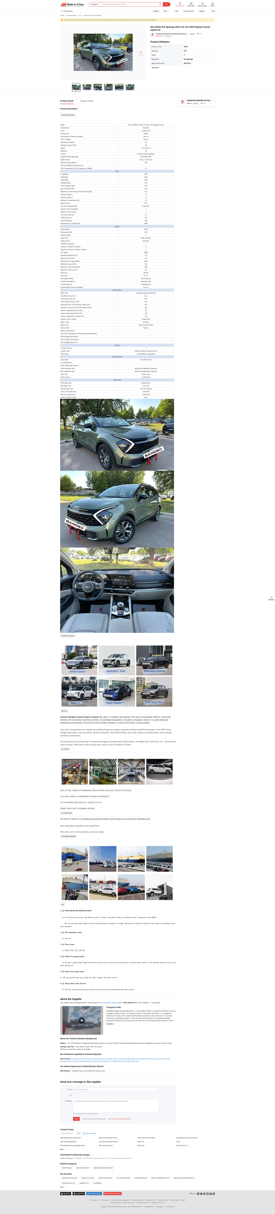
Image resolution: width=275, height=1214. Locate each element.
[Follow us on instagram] (204, 1194)
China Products (104, 1200)
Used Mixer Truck (110, 1059)
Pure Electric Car (181, 1145)
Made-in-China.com (128, 1202)
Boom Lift (141, 1142)
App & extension (188, 11)
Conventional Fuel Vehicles (92, 15)
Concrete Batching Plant (126, 1059)
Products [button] (94, 4)
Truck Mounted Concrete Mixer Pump (72, 1145)
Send (76, 1119)
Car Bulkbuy (97, 1183)
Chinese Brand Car (141, 1178)
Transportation (71, 15)
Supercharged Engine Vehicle (103, 1168)
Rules (213, 11)
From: (70, 1089)
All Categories (67, 11)
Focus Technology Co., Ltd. (122, 1206)
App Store (65, 1194)
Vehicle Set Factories (105, 1178)
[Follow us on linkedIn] (214, 1194)
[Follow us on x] (201, 1194)
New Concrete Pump (105, 1145)
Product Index (174, 1200)
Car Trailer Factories (123, 1178)
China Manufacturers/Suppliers (120, 1200)
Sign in (212, 6)
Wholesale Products (137, 1200)
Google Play (79, 1194)
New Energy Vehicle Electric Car (184, 1178)
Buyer (165, 11)
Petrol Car (141, 1145)
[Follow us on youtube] (207, 1194)
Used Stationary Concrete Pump (186, 1138)
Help (176, 11)
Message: (69, 1101)
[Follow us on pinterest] (210, 1194)
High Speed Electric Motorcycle (70, 1138)
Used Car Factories (87, 1178)
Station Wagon (67, 1168)
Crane (178, 1142)
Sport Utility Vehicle (82, 1168)
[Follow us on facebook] (198, 1194)
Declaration (160, 1206)
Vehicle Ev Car (84, 1183)
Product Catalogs (90, 1133)
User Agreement (149, 1206)
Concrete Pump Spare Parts (108, 1142)
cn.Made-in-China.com (157, 1202)
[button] (160, 4)
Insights (182, 1200)
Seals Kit (105, 1061)
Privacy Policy (170, 1206)
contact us (139, 20)
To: (71, 1095)
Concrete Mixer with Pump (145, 1059)
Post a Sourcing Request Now (120, 1119)
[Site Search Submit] (166, 4)
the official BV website (109, 1003)
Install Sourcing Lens (114, 1194)
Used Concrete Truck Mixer (146, 1138)
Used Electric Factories (69, 1178)
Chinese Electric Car (68, 1183)
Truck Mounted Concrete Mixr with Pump (123, 1061)
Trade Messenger (94, 1194)
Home (62, 15)
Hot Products (94, 1200)
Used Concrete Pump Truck (82, 1059)
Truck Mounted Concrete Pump (90, 1061)
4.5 (189, 103)
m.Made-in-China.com (142, 1202)
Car (80, 15)
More (62, 1187)
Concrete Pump (98, 1059)
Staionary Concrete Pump (69, 1061)
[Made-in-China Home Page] (72, 4)
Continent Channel (162, 1200)
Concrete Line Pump (162, 1059)
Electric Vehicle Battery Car (160, 1178)
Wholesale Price (150, 1200)
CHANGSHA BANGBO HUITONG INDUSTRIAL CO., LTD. (172, 34)
